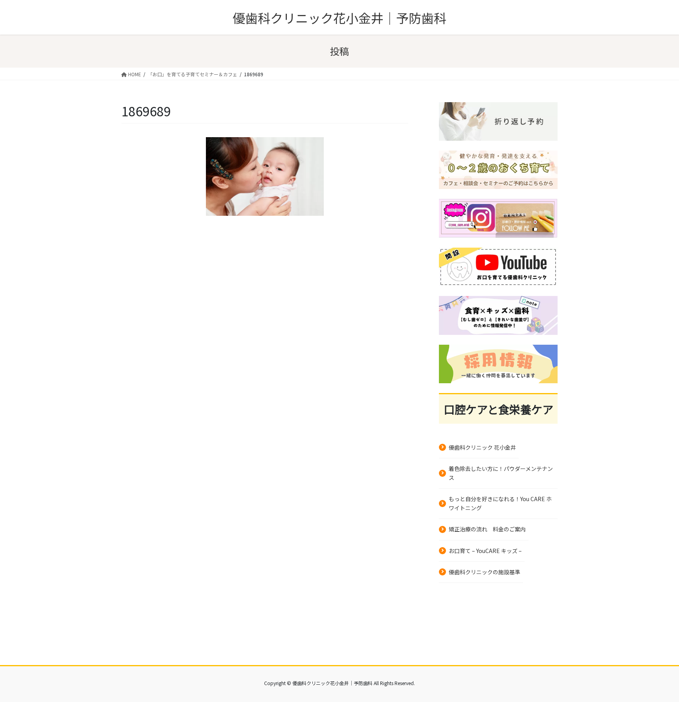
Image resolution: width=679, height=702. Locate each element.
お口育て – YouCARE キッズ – (485, 551)
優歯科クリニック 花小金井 (482, 447)
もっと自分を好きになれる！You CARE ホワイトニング (500, 503)
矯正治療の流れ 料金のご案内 (487, 529)
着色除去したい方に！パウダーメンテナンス (501, 473)
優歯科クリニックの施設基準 (484, 572)
